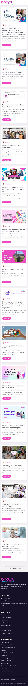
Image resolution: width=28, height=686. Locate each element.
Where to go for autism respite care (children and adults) (13, 230)
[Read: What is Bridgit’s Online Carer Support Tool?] (14, 491)
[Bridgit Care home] (7, 3)
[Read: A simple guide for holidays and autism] (14, 333)
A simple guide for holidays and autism (13, 347)
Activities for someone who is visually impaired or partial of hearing (13, 189)
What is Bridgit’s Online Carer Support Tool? (13, 505)
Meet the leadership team (8, 653)
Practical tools (5, 642)
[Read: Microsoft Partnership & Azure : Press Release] (14, 94)
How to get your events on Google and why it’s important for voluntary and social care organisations (13, 305)
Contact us (4, 668)
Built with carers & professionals (10, 666)
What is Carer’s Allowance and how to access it (13, 387)
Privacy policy (4, 655)
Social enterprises (6, 625)
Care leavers (4, 620)
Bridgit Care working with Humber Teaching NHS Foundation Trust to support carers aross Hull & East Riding (13, 31)
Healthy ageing (5, 623)
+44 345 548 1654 (6, 598)
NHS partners (5, 628)
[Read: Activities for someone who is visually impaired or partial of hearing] (14, 174)
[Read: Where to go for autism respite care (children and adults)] (14, 216)
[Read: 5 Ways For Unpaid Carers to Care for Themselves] (14, 532)
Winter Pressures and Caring (12, 72)
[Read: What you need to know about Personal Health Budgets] (14, 412)
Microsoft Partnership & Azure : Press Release (13, 106)
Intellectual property (6, 663)
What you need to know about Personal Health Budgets (13, 427)
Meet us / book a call (6, 671)
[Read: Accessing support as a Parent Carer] (14, 256)
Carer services (5, 615)
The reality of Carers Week (12, 466)
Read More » (6, 44)
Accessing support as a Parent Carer (13, 270)
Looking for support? (6, 633)
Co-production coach (6, 645)
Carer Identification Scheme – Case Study (13, 146)
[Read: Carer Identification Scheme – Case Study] (14, 133)
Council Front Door (6, 617)
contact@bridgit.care (6, 601)
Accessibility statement (7, 658)
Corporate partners (6, 631)
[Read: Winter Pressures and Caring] (14, 59)
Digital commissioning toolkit (9, 647)
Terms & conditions (6, 661)
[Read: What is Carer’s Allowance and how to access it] (14, 373)
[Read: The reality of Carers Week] (14, 452)
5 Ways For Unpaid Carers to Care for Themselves (12, 545)
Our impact (4, 650)
